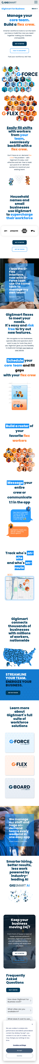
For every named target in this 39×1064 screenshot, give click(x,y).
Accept (19, 1050)
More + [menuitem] (35, 9)
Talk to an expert (19, 51)
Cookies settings (19, 1045)
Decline (19, 1056)
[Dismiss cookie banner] (32, 1024)
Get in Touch (19, 249)
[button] (36, 2)
